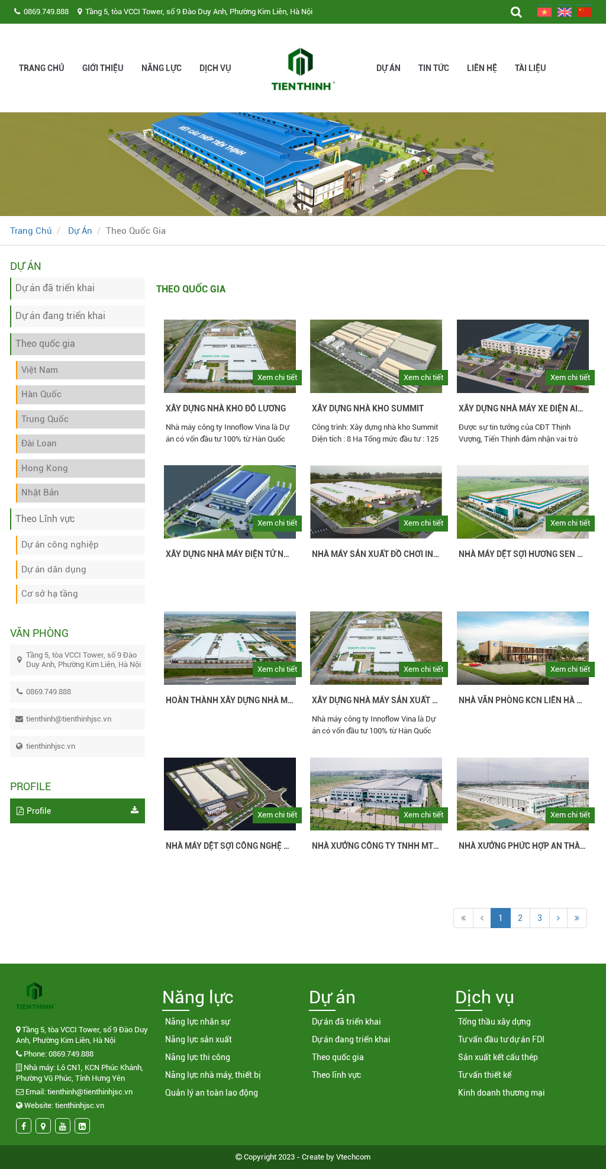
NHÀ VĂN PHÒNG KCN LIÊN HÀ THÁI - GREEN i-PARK (523, 700)
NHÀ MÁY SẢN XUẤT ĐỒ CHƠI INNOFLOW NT (376, 554)
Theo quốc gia (338, 1057)
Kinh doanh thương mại (501, 1092)
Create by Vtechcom (336, 1156)
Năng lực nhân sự (197, 1021)
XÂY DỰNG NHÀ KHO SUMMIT (368, 408)
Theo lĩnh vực (336, 1075)
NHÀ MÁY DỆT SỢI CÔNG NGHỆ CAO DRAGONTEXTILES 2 (230, 846)
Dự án (388, 68)
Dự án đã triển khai (346, 1021)
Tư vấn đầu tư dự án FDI (501, 1039)
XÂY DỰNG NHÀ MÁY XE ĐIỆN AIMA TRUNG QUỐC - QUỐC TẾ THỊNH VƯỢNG (523, 408)
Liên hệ (482, 68)
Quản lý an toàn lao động (211, 1092)
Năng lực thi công (197, 1057)
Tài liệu (530, 68)
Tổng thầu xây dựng (494, 1021)
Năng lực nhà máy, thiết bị (213, 1075)
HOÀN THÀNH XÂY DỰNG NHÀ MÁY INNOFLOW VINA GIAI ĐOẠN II (230, 700)
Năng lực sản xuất (198, 1039)
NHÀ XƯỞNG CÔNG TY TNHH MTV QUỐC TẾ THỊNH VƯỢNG (376, 846)
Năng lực (161, 68)
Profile (39, 811)
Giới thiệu (103, 68)
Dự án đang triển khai (351, 1039)
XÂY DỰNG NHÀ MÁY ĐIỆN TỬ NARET (230, 554)
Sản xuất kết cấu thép (498, 1057)
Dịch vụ (215, 68)
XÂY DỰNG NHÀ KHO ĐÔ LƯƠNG (226, 408)
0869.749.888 (46, 11)
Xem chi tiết (277, 377)
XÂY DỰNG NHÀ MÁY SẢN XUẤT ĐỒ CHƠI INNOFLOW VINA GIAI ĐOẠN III (376, 700)
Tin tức (433, 68)
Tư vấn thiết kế (484, 1075)
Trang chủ (42, 68)
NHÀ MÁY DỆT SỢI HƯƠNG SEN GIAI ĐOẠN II (523, 554)
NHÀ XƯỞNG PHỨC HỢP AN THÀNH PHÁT (523, 846)
